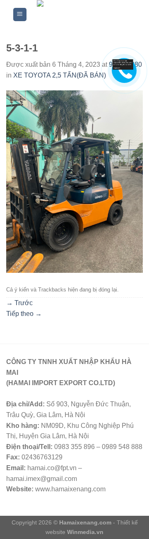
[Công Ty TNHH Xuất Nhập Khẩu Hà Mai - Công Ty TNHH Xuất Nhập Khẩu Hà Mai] (82, 14)
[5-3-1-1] (74, 181)
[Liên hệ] (123, 64)
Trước (19, 302)
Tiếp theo (24, 313)
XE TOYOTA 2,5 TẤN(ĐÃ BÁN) (59, 75)
